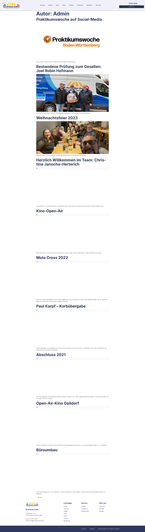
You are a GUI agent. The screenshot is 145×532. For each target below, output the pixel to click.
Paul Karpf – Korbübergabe (61, 306)
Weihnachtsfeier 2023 (57, 118)
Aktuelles (89, 5)
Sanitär (50, 5)
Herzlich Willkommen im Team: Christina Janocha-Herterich (71, 162)
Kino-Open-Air (49, 211)
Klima (64, 5)
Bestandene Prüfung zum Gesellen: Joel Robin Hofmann (69, 68)
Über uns (98, 5)
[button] (131, 6)
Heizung (42, 5)
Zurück (39, 497)
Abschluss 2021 (51, 354)
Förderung (80, 5)
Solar (57, 5)
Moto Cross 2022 (52, 257)
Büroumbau (47, 450)
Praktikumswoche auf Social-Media (69, 19)
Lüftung (71, 5)
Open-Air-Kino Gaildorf (57, 403)
